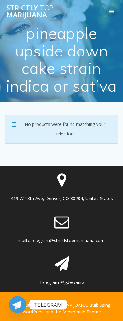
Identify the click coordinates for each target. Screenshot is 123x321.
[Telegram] (17, 304)
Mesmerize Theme (81, 312)
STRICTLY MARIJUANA (29, 11)
